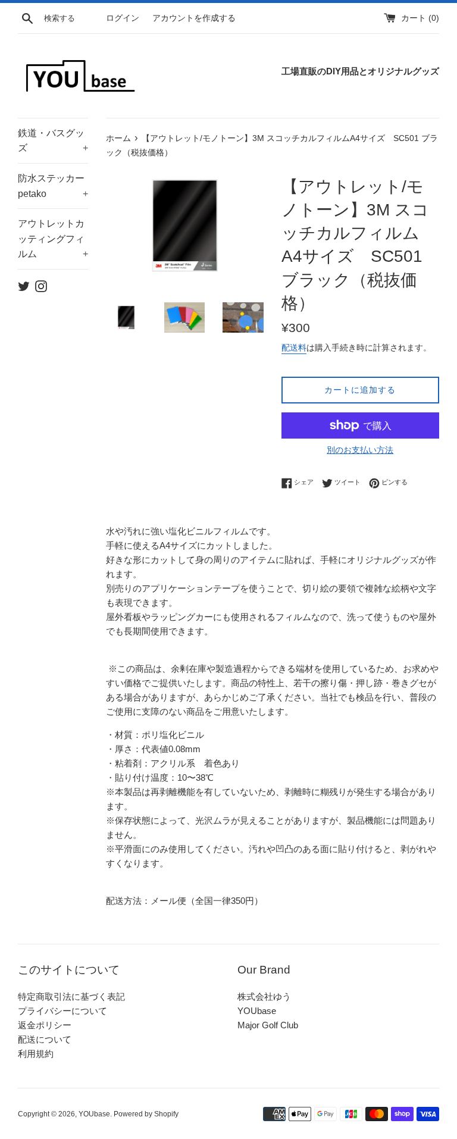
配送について (44, 1039)
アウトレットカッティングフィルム (53, 238)
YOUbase (256, 1011)
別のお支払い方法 (360, 450)
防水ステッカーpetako (53, 186)
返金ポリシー (44, 1025)
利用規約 (36, 1054)
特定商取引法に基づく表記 (71, 996)
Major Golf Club (267, 1025)
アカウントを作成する (194, 18)
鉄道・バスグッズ (53, 141)
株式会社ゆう (264, 996)
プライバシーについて (62, 1011)
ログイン (122, 18)
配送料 (293, 347)
